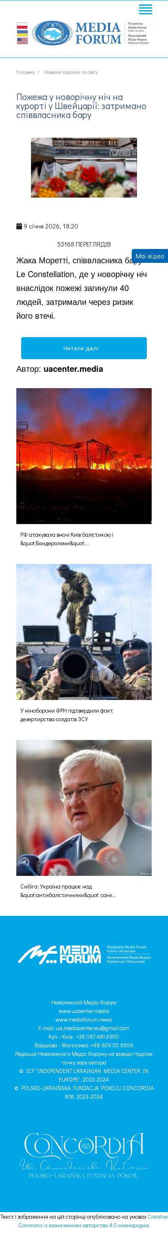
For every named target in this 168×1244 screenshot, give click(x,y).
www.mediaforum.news (83, 1019)
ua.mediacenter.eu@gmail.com (92, 1028)
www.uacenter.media (84, 1011)
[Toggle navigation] (145, 10)
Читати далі (84, 348)
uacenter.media (73, 368)
